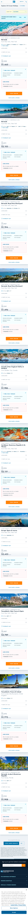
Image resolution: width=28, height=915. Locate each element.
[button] (26, 24)
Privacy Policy (22, 905)
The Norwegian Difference (8, 876)
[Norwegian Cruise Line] (14, 2)
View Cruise (14, 93)
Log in (21, 1)
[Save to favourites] (23, 24)
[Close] (26, 889)
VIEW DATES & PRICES (14, 97)
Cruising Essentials (6, 880)
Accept (14, 912)
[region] (14, 901)
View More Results (11, 843)
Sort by (9, 11)
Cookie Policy (14, 905)
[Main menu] (1, 1)
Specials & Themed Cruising (8, 885)
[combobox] (21, 843)
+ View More (4, 45)
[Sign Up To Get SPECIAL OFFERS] (23, 865)
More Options (14, 908)
